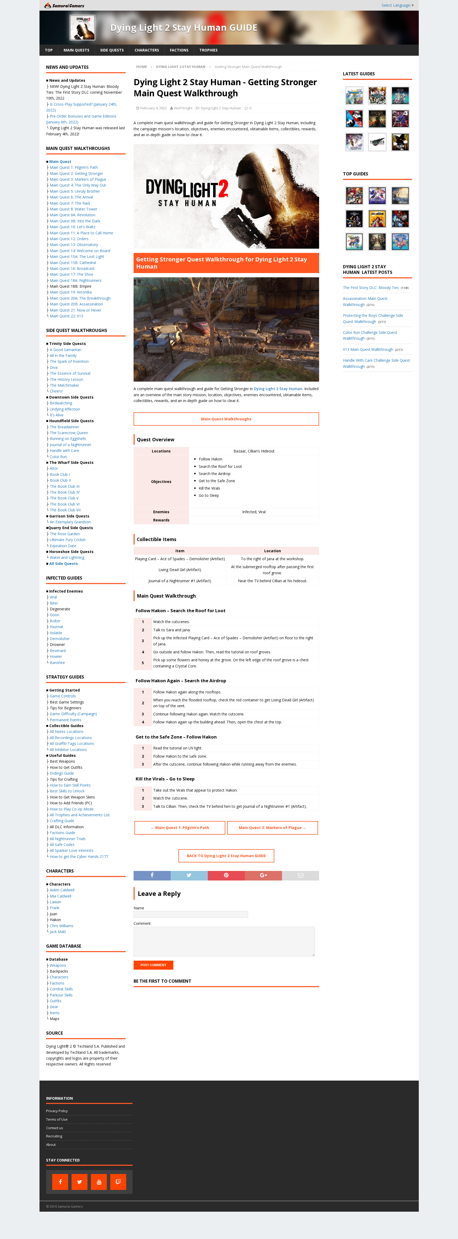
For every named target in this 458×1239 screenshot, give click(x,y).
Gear (54, 1006)
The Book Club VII (65, 509)
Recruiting (54, 1136)
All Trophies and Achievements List (80, 814)
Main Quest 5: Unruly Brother (75, 191)
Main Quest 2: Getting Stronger (76, 173)
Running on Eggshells (68, 438)
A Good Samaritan (65, 349)
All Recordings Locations (71, 737)
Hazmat (56, 626)
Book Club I (60, 474)
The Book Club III (65, 486)
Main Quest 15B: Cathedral (73, 262)
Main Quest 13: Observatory (74, 244)
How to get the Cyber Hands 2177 (79, 856)
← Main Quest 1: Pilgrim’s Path (180, 827)
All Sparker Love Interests (72, 850)
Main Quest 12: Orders (69, 238)
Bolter (55, 620)
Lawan (55, 901)
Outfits (55, 1000)
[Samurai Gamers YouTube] (99, 1182)
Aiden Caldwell (62, 889)
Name (139, 907)
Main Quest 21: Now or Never (75, 310)
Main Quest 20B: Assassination (76, 303)
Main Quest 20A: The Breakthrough (80, 298)
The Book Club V (64, 497)
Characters (147, 50)
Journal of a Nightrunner (70, 444)
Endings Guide (62, 773)
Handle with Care (64, 450)
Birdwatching (61, 402)
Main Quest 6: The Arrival (71, 197)
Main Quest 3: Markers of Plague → (272, 827)
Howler (56, 656)
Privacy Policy (57, 1110)
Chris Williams (61, 925)
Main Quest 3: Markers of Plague (78, 179)
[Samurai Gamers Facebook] (60, 1182)
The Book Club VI (65, 504)
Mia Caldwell (60, 896)
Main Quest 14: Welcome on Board (80, 250)
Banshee (57, 662)
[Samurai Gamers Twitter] (79, 1182)
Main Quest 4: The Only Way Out (78, 185)
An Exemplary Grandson (70, 521)
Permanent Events (65, 719)
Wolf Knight (183, 108)
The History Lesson (66, 379)
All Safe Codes (62, 844)
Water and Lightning (67, 557)
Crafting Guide (62, 820)
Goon (54, 614)
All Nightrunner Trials (68, 838)
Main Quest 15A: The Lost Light (77, 256)
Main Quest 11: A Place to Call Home (81, 232)
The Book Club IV (65, 492)
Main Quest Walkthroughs (226, 418)
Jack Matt (58, 931)
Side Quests (112, 50)
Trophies (208, 50)
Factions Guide (62, 832)
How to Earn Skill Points (70, 785)
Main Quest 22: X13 (66, 315)
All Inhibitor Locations (68, 749)
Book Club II (60, 480)
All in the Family (63, 355)
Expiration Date (63, 545)
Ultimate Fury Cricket (68, 539)
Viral (53, 596)
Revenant (58, 650)
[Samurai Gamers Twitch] (118, 1182)
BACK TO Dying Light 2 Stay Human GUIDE (226, 855)
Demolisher (60, 638)
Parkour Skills (61, 995)
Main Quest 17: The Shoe (71, 274)
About (51, 1144)
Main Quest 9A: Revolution (72, 214)
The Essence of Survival (70, 373)
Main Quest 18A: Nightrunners (76, 280)
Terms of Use (57, 1119)
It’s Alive (57, 414)
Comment (142, 923)
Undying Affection (65, 409)
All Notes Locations (66, 731)
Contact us (54, 1127)
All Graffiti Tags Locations (72, 743)
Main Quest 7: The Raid (70, 203)
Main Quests (76, 50)
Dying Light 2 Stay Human (221, 108)
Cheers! (56, 391)
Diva (54, 367)
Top (49, 50)
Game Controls (63, 695)
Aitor (54, 468)
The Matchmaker (64, 385)
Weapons (58, 965)
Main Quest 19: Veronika (71, 292)
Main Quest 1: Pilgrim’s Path (74, 167)
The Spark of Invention (69, 361)
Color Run (58, 456)
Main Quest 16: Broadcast (72, 268)
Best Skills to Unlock (67, 790)
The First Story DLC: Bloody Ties (371, 287)
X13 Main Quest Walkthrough (368, 349)
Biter (54, 603)
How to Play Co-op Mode (72, 808)
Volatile (56, 632)
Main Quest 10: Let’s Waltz (72, 226)
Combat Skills (61, 988)
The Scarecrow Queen (69, 432)
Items (55, 1012)
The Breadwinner (64, 426)
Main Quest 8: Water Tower (73, 208)
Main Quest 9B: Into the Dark (75, 220)
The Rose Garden (65, 533)
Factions (179, 50)
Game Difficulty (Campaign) (73, 713)
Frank (54, 907)
